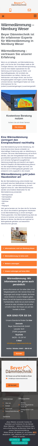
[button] (3, 16)
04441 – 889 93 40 (25, 348)
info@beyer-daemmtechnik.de (19, 343)
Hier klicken (19, 127)
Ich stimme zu (14, 440)
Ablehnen (26, 440)
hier (30, 320)
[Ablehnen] (34, 432)
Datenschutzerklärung (19, 443)
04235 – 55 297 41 (19, 337)
